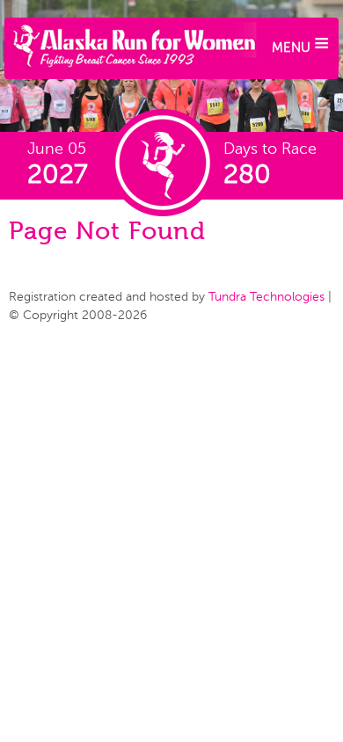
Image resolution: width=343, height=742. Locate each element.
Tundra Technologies (266, 296)
